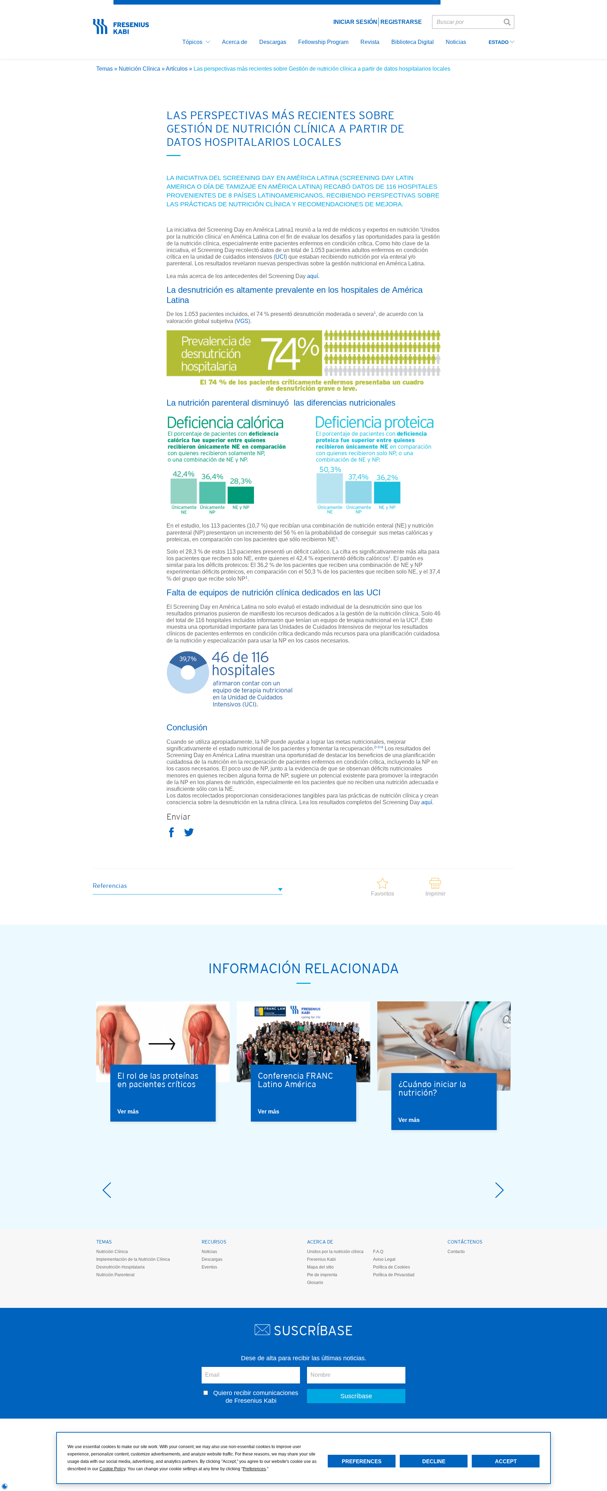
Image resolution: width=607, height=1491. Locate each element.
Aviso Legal (384, 1259)
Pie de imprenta (322, 1275)
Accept (506, 1461)
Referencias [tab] (110, 885)
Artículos (177, 69)
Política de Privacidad (394, 1275)
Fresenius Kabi (321, 1259)
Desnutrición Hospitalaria (120, 1267)
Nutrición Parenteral (115, 1275)
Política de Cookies (391, 1267)
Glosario (315, 1282)
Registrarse (401, 22)
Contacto (456, 1252)
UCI (280, 257)
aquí (426, 802)
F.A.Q (378, 1252)
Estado (499, 42)
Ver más (128, 1112)
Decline (433, 1461)
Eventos (209, 1267)
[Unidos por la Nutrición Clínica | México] (121, 32)
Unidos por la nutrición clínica (335, 1252)
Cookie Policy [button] (112, 1468)
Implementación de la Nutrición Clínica (133, 1259)
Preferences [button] (254, 1468)
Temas (104, 69)
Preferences (361, 1461)
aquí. (313, 276)
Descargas (212, 1259)
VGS (242, 321)
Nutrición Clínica (139, 69)
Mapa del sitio (320, 1267)
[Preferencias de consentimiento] (4, 1486)
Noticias (209, 1252)
